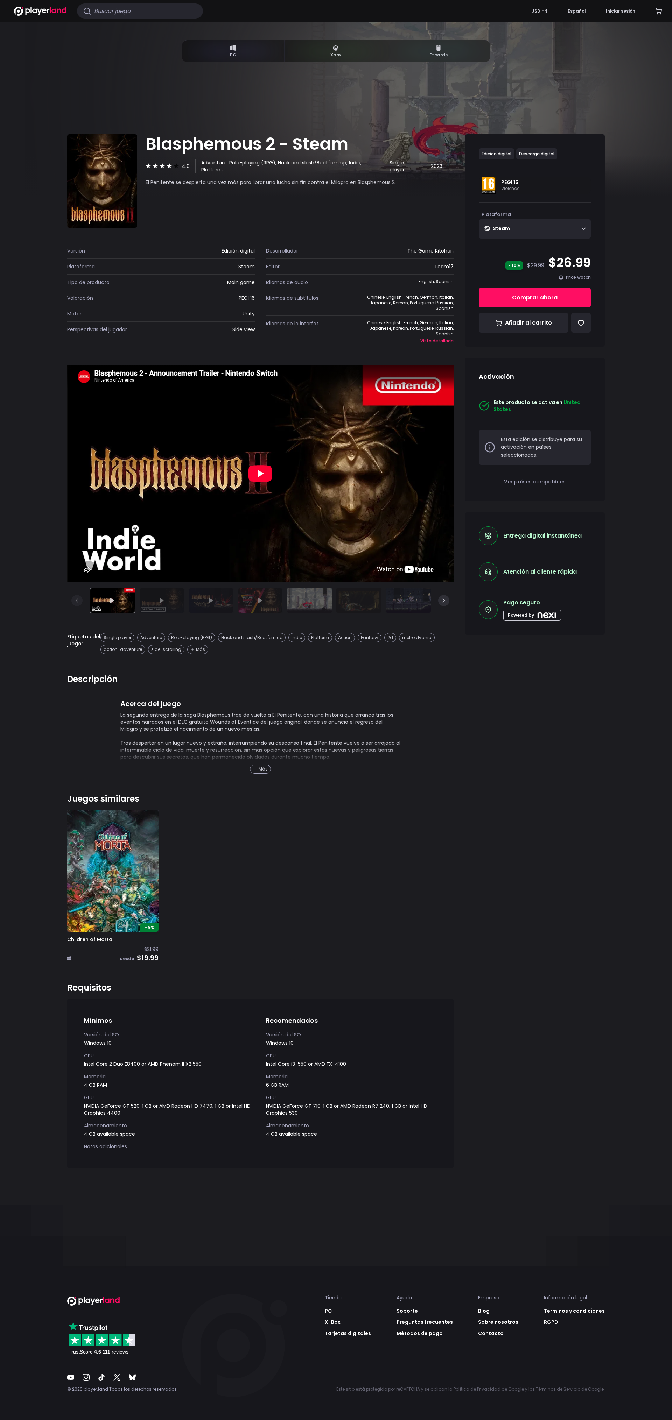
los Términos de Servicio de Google (566, 1389)
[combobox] (535, 229)
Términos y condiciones (574, 1310)
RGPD (551, 1322)
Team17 (444, 266)
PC (233, 55)
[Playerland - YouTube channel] (70, 1377)
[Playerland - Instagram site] (86, 1377)
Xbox (335, 55)
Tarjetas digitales (348, 1333)
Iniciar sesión (620, 11)
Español (577, 11)
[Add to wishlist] (148, 820)
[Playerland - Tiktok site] (101, 1377)
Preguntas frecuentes (425, 1322)
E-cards (438, 55)
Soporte (407, 1310)
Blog (484, 1310)
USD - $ (539, 11)
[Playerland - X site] (116, 1377)
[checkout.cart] (658, 11)
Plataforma (496, 214)
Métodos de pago (420, 1333)
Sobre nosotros (498, 1322)
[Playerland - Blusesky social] (132, 1377)
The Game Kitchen (430, 250)
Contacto (491, 1333)
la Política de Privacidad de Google (486, 1389)
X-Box (333, 1322)
